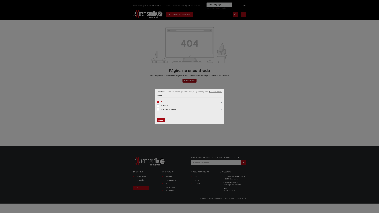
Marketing (164, 105)
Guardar (161, 120)
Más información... (215, 92)
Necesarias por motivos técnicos (172, 102)
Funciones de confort (168, 109)
